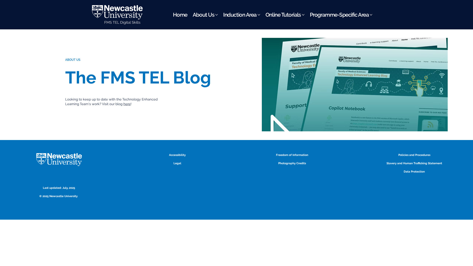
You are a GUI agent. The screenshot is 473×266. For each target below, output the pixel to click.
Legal (177, 163)
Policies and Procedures (414, 155)
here (127, 104)
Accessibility (177, 155)
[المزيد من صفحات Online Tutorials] (303, 14)
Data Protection (414, 171)
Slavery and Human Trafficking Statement (414, 163)
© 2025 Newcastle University (58, 196)
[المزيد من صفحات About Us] (216, 14)
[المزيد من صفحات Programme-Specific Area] (371, 14)
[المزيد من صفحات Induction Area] (259, 14)
